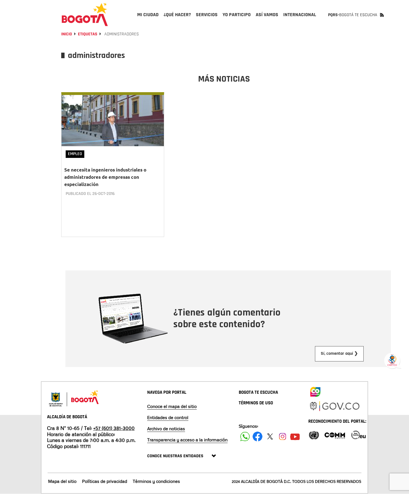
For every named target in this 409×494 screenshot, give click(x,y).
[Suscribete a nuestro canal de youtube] (295, 436)
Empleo (75, 154)
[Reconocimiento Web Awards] (358, 434)
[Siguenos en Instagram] (282, 436)
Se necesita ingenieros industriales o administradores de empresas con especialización (105, 177)
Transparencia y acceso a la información (187, 439)
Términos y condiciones (156, 481)
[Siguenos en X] (270, 436)
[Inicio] (85, 14)
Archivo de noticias (166, 428)
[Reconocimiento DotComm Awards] (335, 434)
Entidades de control (167, 417)
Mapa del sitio (62, 481)
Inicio (66, 34)
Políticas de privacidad (104, 481)
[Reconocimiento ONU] (313, 434)
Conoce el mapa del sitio (172, 406)
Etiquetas (87, 34)
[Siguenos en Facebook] (245, 436)
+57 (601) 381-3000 (114, 428)
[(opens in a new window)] (315, 391)
